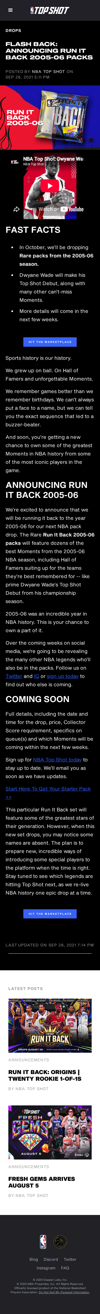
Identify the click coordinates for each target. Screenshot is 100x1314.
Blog (33, 1259)
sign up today (63, 676)
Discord (51, 1259)
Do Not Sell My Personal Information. (64, 1292)
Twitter (14, 676)
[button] (10, 10)
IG (36, 676)
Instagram (46, 1268)
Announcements (28, 1060)
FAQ (65, 1268)
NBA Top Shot (48, 71)
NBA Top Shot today (57, 759)
